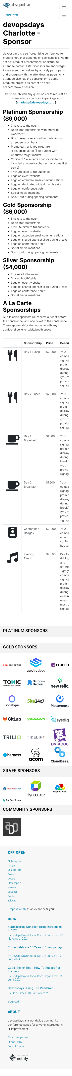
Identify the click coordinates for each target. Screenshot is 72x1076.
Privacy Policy (15, 1041)
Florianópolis (14, 882)
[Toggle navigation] (64, 5)
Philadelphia (14, 861)
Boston (11, 874)
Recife (11, 896)
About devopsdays (18, 1037)
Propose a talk (17, 909)
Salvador (12, 891)
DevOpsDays (20, 5)
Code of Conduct (17, 1046)
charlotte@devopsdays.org (35, 102)
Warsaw (12, 887)
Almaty (11, 865)
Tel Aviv (12, 900)
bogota (11, 878)
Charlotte (12, 15)
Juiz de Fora (14, 869)
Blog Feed (13, 1001)
